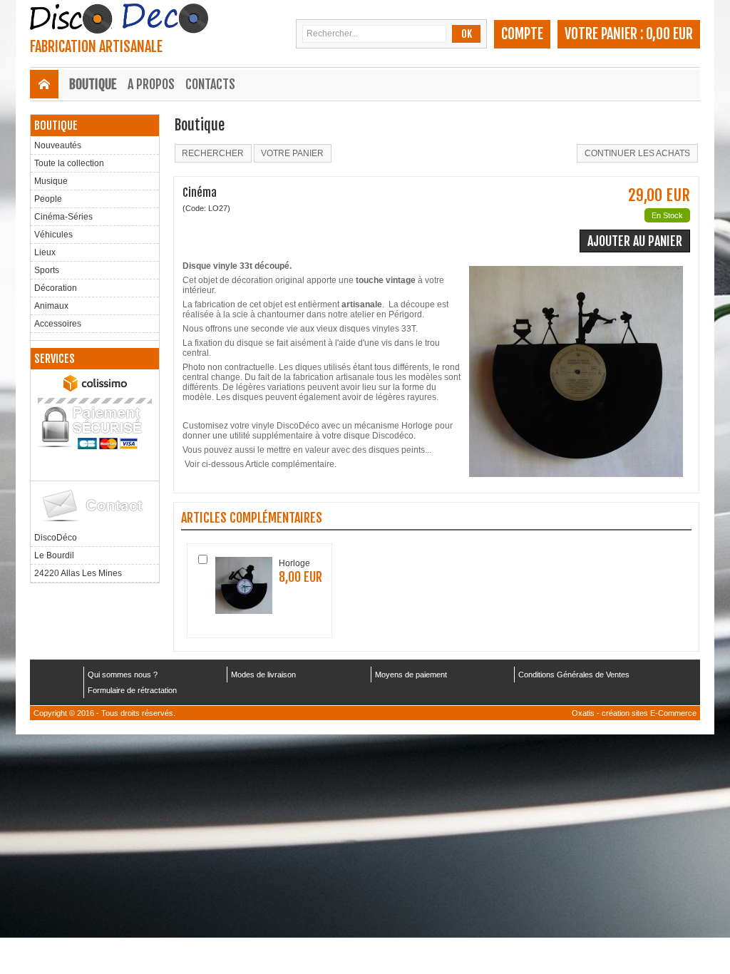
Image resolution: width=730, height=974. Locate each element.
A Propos (151, 84)
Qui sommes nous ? (123, 674)
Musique (51, 181)
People (48, 199)
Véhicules (53, 235)
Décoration (55, 288)
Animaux (51, 306)
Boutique (93, 84)
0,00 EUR (669, 34)
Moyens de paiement (411, 674)
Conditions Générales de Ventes (573, 674)
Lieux (45, 252)
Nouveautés (57, 145)
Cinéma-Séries (63, 217)
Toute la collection (69, 163)
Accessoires (57, 324)
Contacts (210, 84)
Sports (46, 270)
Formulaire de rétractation (132, 690)
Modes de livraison (263, 674)
